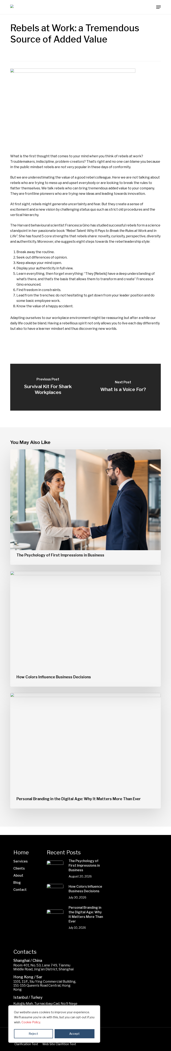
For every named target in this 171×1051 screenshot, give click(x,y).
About (18, 875)
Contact (20, 890)
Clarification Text (26, 1044)
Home (21, 852)
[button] (158, 7)
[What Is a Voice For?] (123, 387)
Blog (17, 883)
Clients (19, 868)
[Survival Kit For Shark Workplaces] (48, 387)
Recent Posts (64, 852)
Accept (74, 1033)
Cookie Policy (30, 1022)
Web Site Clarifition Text (59, 1044)
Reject (33, 1033)
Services (20, 861)
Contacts (24, 952)
